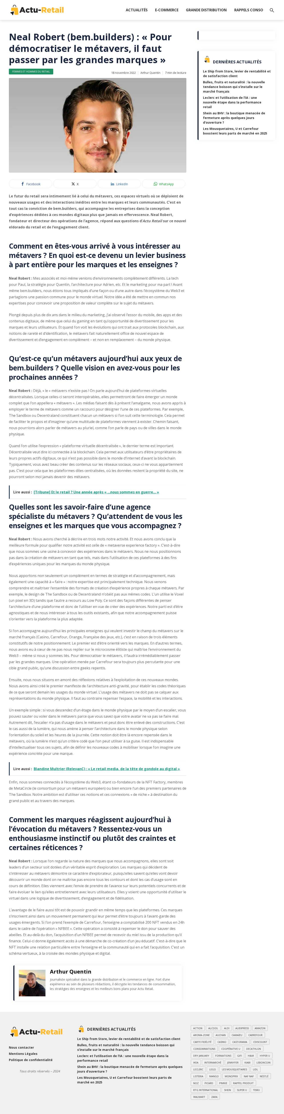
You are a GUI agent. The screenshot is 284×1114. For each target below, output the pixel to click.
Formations (223, 1055)
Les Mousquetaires (234, 1069)
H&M (251, 1055)
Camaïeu (237, 1035)
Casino (221, 1042)
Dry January (201, 1055)
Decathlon (253, 1048)
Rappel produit (243, 1083)
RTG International (205, 1090)
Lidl (255, 1069)
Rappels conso (248, 10)
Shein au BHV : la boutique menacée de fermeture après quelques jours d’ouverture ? (234, 118)
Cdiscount (260, 1042)
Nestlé (264, 1076)
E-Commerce (166, 10)
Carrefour (255, 1035)
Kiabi (247, 1062)
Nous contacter (21, 1047)
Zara (214, 1096)
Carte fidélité (202, 1042)
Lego (212, 1069)
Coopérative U (230, 1048)
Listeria (198, 1076)
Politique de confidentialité (31, 1060)
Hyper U (265, 1055)
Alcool (213, 1028)
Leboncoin (263, 1062)
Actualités (137, 10)
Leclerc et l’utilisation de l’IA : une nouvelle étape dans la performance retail (232, 102)
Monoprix (231, 1076)
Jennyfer (233, 1062)
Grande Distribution (206, 10)
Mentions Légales (23, 1054)
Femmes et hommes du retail (31, 71)
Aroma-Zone (201, 1035)
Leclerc (198, 1069)
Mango (214, 1076)
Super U (242, 1090)
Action (197, 1028)
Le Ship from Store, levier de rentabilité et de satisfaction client (128, 1039)
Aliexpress (242, 1028)
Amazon (260, 1028)
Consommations (204, 1048)
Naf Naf (249, 1076)
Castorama (239, 1042)
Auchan (221, 1035)
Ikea (195, 1062)
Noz (196, 1083)
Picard (209, 1083)
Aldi (226, 1028)
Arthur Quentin (150, 73)
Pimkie (223, 1083)
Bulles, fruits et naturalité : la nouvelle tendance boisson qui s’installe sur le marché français (234, 86)
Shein (227, 1090)
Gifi (239, 1055)
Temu (256, 1090)
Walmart (199, 1096)
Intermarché (212, 1062)
